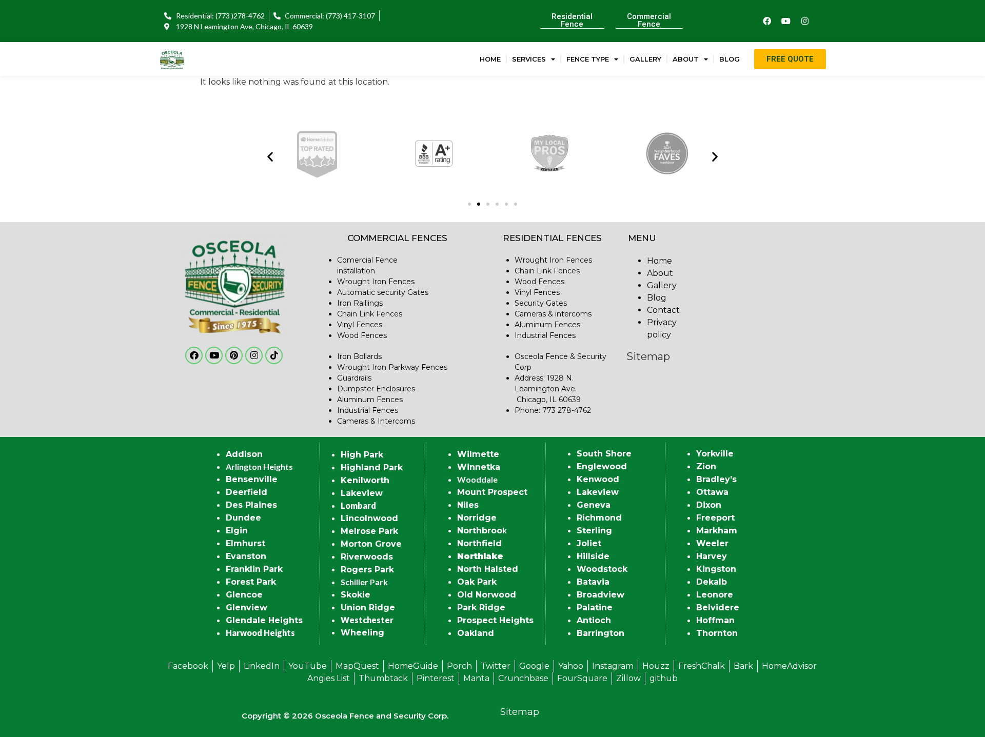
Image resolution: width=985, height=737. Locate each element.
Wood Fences (362, 335)
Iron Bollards (359, 356)
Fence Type (587, 59)
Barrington (600, 633)
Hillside (593, 556)
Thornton (717, 633)
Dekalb (711, 582)
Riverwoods (367, 557)
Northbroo (479, 530)
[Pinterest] (234, 355)
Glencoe (244, 595)
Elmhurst (245, 543)
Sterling (594, 530)
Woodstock (602, 569)
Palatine (595, 607)
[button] (270, 156)
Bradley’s (716, 479)
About (686, 59)
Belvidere (717, 607)
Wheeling (362, 633)
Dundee (243, 518)
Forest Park (251, 582)
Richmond (599, 518)
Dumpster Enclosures (376, 388)
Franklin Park (254, 569)
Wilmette (478, 454)
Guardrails (354, 378)
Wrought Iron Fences (376, 281)
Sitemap (648, 356)
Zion (706, 466)
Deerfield (246, 492)
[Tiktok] (274, 355)
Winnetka (478, 467)
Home (490, 59)
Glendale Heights (264, 620)
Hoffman (715, 620)
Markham (716, 530)
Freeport (715, 518)
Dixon (708, 505)
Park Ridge (481, 607)
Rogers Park (367, 569)
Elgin (237, 530)
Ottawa (712, 492)
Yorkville (715, 454)
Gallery (645, 59)
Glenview (246, 607)
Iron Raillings (360, 303)
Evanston (246, 556)
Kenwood (598, 479)
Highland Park (372, 467)
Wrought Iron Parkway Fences (392, 367)
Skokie (355, 595)
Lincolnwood (369, 518)
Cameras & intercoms (553, 313)
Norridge (477, 518)
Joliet (589, 543)
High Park (362, 455)
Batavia (593, 582)
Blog (729, 59)
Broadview (600, 595)
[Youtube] (786, 21)
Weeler (712, 543)
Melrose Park (369, 531)
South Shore (604, 454)
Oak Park (477, 582)
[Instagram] (805, 21)
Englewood (602, 466)
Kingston (716, 569)
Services (529, 59)
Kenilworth (365, 480)
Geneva (593, 505)
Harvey (711, 556)
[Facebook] (767, 21)
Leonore (714, 595)
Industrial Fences (367, 410)
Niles (468, 505)
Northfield (479, 543)
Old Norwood (486, 595)
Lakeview (362, 493)
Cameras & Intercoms (376, 421)
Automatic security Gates (382, 292)
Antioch (594, 620)
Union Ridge (368, 607)
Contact (663, 310)
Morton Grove (371, 544)
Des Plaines (251, 505)
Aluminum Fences (370, 399)
